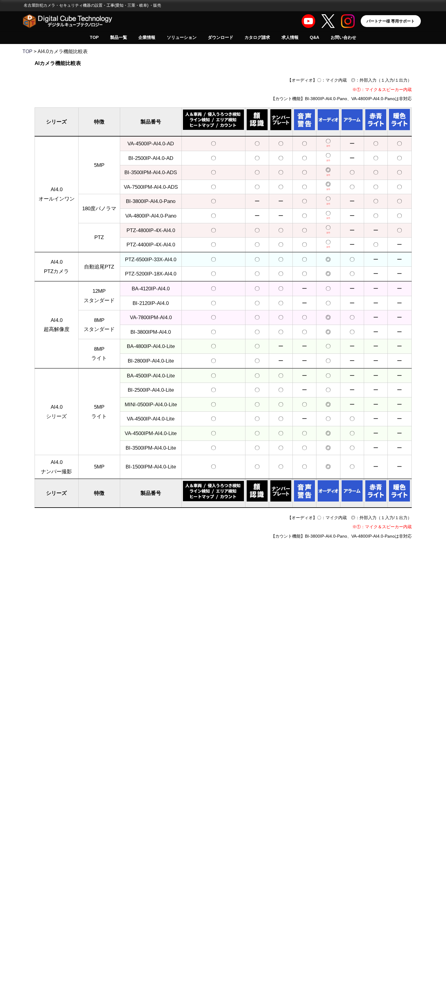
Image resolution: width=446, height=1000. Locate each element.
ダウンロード (220, 37)
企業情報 (146, 37)
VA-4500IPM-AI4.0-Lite (151, 433)
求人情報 (290, 37)
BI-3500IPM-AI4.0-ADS (150, 172)
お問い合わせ (343, 37)
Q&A (314, 37)
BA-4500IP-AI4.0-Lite (151, 375)
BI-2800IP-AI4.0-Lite (151, 360)
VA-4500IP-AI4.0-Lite (150, 418)
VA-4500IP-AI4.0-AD (150, 143)
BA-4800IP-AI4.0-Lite (151, 346)
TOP (94, 37)
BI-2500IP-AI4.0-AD (150, 157)
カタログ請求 (257, 37)
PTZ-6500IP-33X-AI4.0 (150, 259)
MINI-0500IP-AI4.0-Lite (151, 404)
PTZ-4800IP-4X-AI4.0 (151, 230)
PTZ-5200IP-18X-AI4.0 (150, 273)
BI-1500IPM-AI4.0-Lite (151, 466)
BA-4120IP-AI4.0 (151, 288)
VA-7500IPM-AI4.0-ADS (151, 186)
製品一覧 (118, 37)
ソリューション (182, 37)
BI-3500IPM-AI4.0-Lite (151, 447)
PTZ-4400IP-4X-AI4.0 (151, 244)
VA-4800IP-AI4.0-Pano (150, 215)
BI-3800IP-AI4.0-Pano (150, 201)
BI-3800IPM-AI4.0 (150, 331)
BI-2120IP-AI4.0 (151, 303)
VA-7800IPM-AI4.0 (151, 317)
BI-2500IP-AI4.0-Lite (151, 389)
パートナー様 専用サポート (391, 21)
